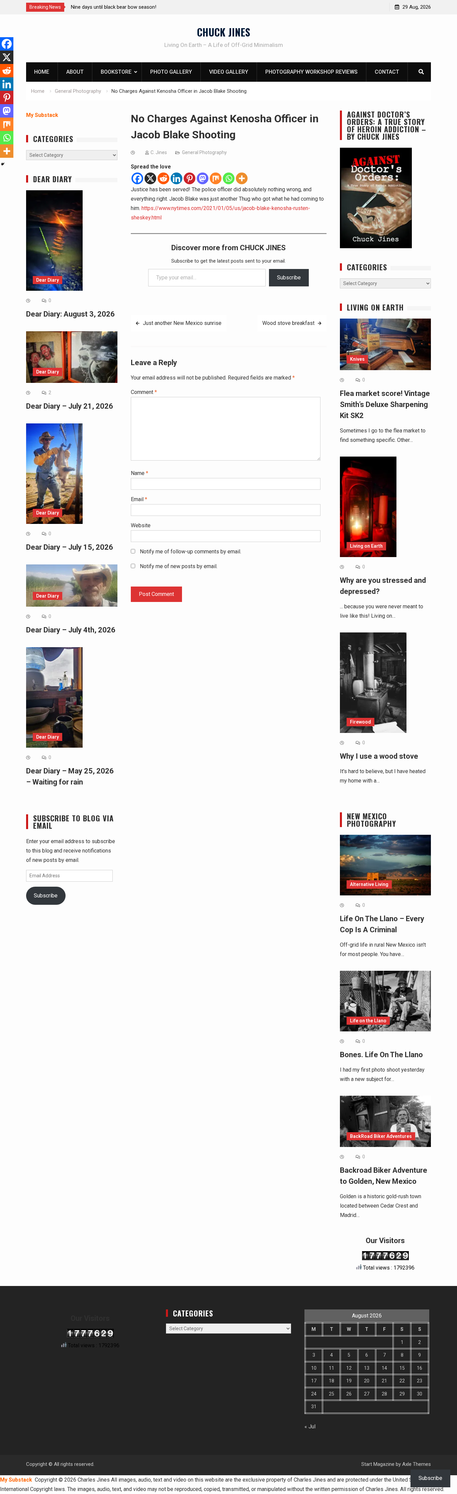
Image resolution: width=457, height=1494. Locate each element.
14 (384, 1368)
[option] (131, 7)
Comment (144, 392)
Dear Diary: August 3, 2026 (70, 314)
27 (366, 1394)
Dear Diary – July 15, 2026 (69, 547)
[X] (150, 178)
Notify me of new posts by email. (178, 566)
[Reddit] (163, 178)
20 (366, 1380)
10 (313, 1368)
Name (139, 473)
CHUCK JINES (223, 32)
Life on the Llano (368, 1020)
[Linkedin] (176, 178)
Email (139, 499)
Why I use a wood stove (379, 756)
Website (141, 525)
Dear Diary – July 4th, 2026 (70, 630)
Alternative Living (369, 884)
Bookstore (116, 72)
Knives (357, 359)
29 (402, 1394)
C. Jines (159, 152)
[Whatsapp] (229, 178)
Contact (387, 72)
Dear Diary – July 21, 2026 (69, 406)
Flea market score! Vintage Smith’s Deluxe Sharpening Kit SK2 (385, 404)
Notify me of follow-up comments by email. (190, 551)
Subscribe (289, 277)
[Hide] (2, 164)
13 (366, 1368)
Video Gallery (228, 72)
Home (41, 72)
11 (331, 1368)
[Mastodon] (202, 178)
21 (384, 1380)
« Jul (309, 1426)
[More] (242, 178)
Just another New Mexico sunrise (182, 323)
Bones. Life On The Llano (381, 1054)
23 (419, 1380)
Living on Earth (366, 546)
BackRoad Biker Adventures (381, 1136)
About (75, 72)
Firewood (360, 722)
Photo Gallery (171, 72)
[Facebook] (137, 178)
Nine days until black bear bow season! (113, 7)
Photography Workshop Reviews (311, 72)
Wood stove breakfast (288, 323)
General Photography (204, 152)
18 (331, 1380)
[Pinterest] (189, 178)
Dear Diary (47, 280)
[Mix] (215, 178)
